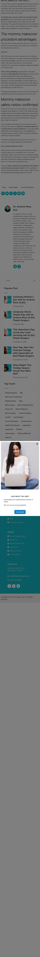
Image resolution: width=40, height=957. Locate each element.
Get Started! (20, 512)
